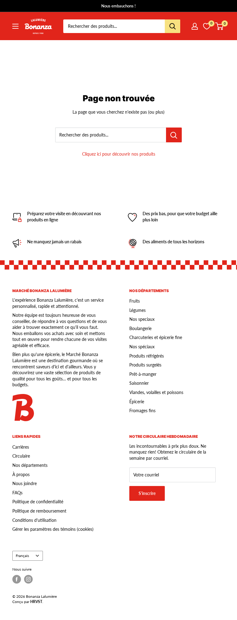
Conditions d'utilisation (34, 520)
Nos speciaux (142, 319)
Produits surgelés (145, 364)
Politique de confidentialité (37, 501)
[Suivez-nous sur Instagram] (28, 579)
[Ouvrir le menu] (15, 26)
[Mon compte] (195, 26)
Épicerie (136, 401)
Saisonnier (139, 383)
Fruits (134, 301)
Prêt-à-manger (142, 374)
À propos (21, 474)
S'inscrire (147, 493)
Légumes (137, 310)
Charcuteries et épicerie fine (155, 337)
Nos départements (30, 465)
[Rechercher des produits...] (174, 135)
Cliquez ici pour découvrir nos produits (118, 154)
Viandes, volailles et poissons (156, 392)
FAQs (17, 492)
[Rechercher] (172, 26)
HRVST (36, 601)
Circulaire (21, 456)
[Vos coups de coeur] (206, 26)
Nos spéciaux (142, 346)
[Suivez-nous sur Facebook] (16, 579)
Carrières (20, 447)
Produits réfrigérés (146, 355)
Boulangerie (140, 328)
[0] (219, 26)
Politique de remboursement (39, 510)
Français (22, 555)
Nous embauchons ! (118, 5)
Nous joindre (24, 483)
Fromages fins (142, 410)
